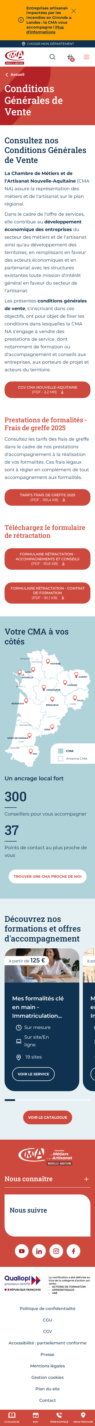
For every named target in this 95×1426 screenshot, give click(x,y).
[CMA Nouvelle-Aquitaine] (15, 57)
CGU (47, 1320)
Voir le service (36, 1075)
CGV (47, 1331)
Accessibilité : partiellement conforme (48, 1343)
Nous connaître (29, 1178)
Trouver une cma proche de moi (48, 876)
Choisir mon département (50, 44)
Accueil (17, 74)
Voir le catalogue (47, 1117)
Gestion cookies (47, 1377)
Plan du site (47, 1388)
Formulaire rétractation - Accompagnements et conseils (48, 559)
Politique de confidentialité (47, 1308)
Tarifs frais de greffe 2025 (47, 497)
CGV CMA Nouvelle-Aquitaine (47, 389)
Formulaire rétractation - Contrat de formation (48, 593)
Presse (47, 1354)
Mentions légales (47, 1366)
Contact (47, 1400)
